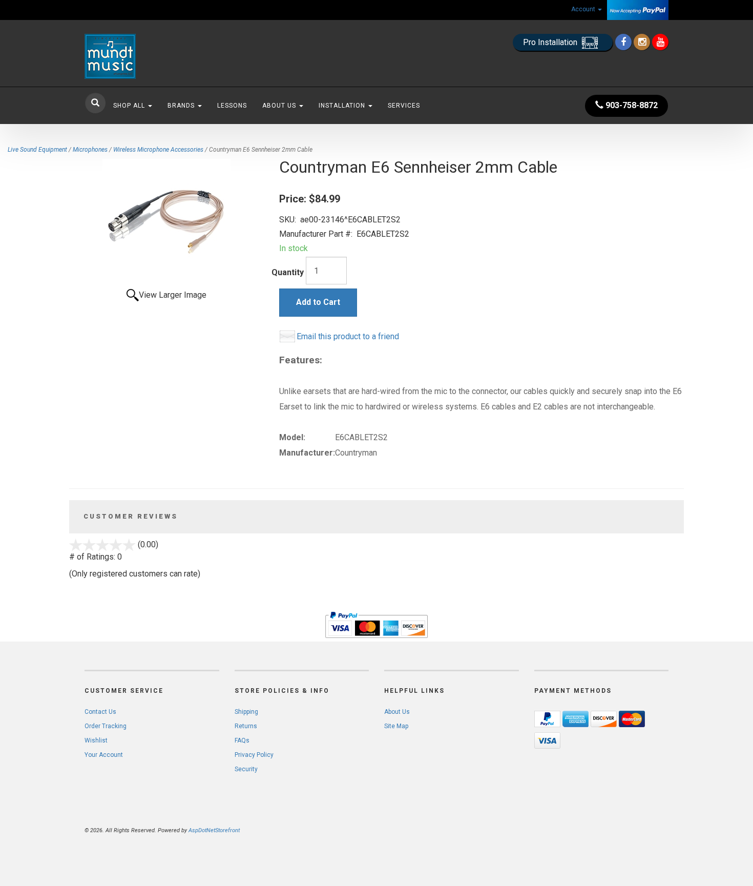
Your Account (104, 754)
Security (246, 769)
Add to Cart (318, 302)
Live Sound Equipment (37, 149)
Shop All (130, 105)
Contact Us (100, 711)
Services (404, 105)
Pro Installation (551, 42)
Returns (246, 726)
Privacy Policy (254, 754)
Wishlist (96, 740)
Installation (343, 105)
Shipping (246, 711)
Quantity (287, 272)
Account (584, 9)
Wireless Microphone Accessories (158, 149)
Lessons (232, 105)
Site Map (396, 726)
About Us (280, 105)
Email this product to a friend (348, 336)
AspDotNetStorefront (214, 830)
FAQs (242, 740)
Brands (182, 105)
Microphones (90, 149)
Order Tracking (106, 726)
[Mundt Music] (177, 56)
